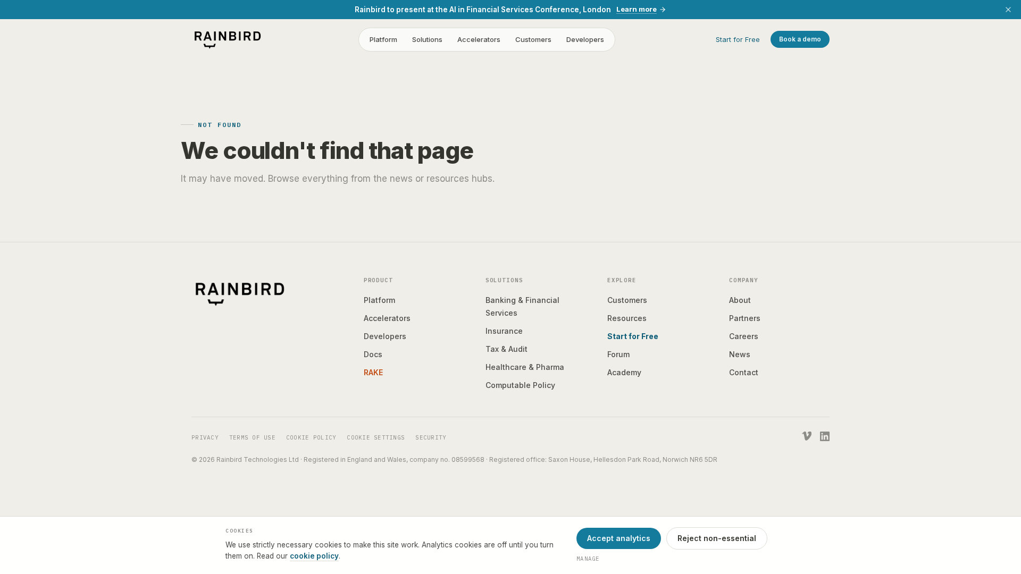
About (740, 300)
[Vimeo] (806, 436)
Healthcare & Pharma (525, 367)
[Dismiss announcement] (1008, 9)
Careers (743, 336)
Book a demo (800, 39)
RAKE (373, 372)
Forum (618, 354)
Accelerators (478, 39)
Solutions (427, 39)
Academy (624, 372)
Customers (533, 39)
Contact (743, 372)
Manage (588, 558)
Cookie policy (311, 437)
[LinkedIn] (825, 436)
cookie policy (314, 556)
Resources (627, 318)
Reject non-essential (716, 538)
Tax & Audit (507, 348)
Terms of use (252, 437)
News (739, 354)
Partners (744, 318)
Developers (585, 39)
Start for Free (738, 39)
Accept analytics (618, 538)
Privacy (205, 437)
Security (430, 437)
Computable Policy (520, 385)
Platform (383, 39)
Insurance (504, 330)
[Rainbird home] (227, 39)
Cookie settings (376, 437)
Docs (373, 354)
